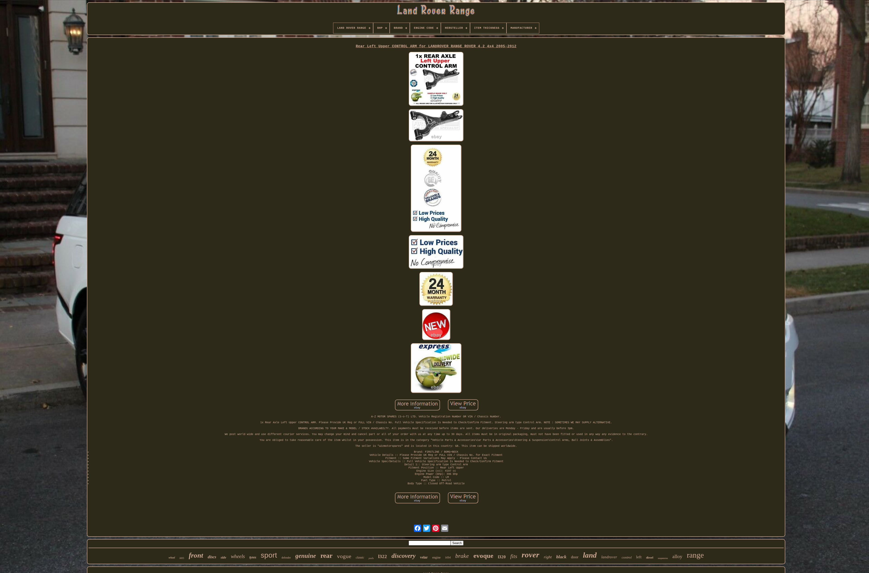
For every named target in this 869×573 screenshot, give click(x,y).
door (574, 557)
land (590, 555)
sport (269, 555)
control (627, 557)
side (223, 557)
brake (462, 556)
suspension (663, 558)
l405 (181, 558)
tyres (252, 557)
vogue (344, 556)
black (561, 556)
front (196, 555)
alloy (677, 556)
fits (513, 556)
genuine (305, 555)
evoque (483, 555)
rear (326, 555)
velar (424, 557)
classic (360, 557)
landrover (609, 557)
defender (286, 557)
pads (371, 558)
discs (212, 556)
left (639, 557)
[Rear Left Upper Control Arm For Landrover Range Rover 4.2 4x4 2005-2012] (436, 79)
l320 (502, 556)
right (548, 557)
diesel (649, 557)
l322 (382, 556)
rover (530, 554)
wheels (238, 556)
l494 (448, 557)
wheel (172, 557)
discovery (403, 555)
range (695, 555)
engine (436, 557)
